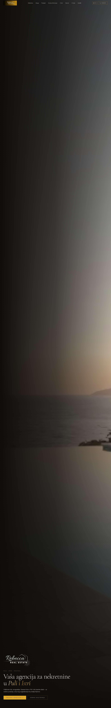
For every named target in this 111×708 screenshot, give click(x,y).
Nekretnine (30, 3)
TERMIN (103, 3)
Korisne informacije (52, 3)
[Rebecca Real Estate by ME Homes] (10, 3)
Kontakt (79, 3)
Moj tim (67, 3)
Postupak (43, 3)
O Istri (61, 3)
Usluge (37, 3)
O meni (73, 3)
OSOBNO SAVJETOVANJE (37, 697)
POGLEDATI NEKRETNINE (14, 697)
